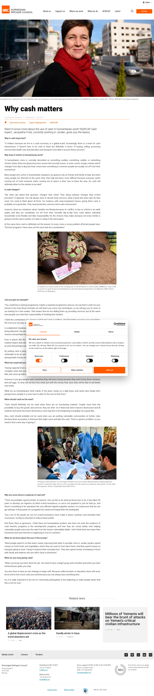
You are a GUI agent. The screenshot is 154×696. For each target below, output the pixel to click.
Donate (144, 11)
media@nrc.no (44, 679)
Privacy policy (52, 690)
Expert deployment (37, 122)
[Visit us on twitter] (138, 655)
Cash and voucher (17, 122)
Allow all (109, 370)
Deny (45, 370)
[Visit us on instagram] (132, 655)
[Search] (132, 11)
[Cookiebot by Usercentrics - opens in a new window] (115, 324)
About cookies (69, 690)
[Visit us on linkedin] (144, 655)
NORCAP (54, 122)
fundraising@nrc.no (84, 672)
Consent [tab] (43, 332)
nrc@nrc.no (43, 670)
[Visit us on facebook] (126, 655)
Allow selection (77, 370)
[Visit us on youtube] (150, 655)
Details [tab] (77, 332)
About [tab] (110, 332)
